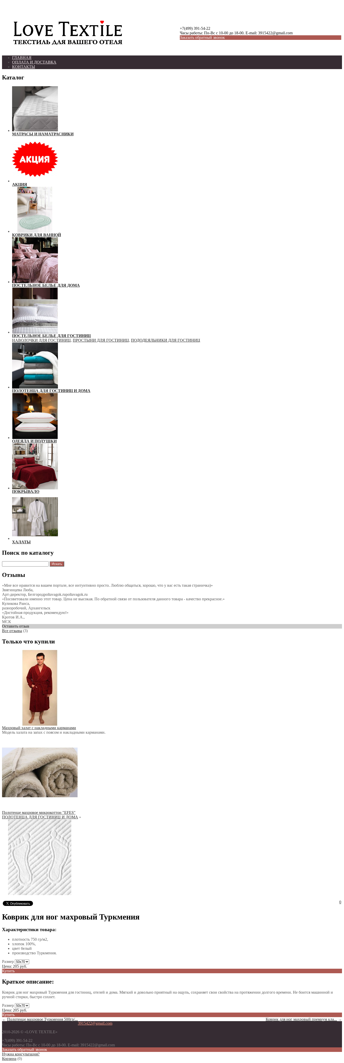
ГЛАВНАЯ (21, 57)
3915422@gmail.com (95, 1023)
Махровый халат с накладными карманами (39, 728)
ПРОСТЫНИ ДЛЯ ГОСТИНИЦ (101, 340)
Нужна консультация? (21, 1054)
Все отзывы (12, 631)
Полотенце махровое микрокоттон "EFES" (39, 812)
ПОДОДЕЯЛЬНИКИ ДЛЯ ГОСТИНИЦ (165, 340)
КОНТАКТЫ (23, 67)
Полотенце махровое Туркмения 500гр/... (42, 1019)
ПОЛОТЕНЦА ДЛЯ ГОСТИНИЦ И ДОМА (40, 817)
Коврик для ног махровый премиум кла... (301, 1019)
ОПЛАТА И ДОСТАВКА (34, 62)
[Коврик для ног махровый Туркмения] (40, 894)
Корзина (9, 1058)
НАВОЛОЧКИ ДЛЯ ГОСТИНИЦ (41, 340)
